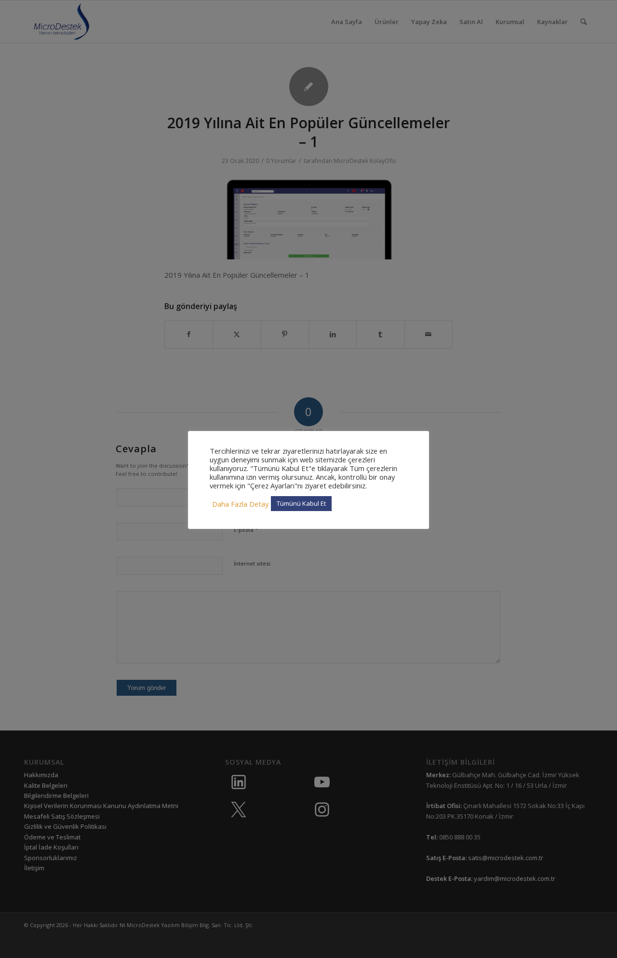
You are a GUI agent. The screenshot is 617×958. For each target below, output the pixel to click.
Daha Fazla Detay (240, 503)
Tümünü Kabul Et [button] (301, 503)
